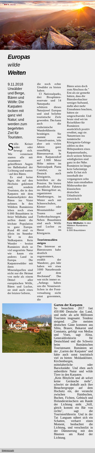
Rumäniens (26, 207)
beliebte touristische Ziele (49, 115)
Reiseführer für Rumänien (76, 124)
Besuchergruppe (64, 388)
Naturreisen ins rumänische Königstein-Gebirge (79, 139)
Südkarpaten (15, 240)
